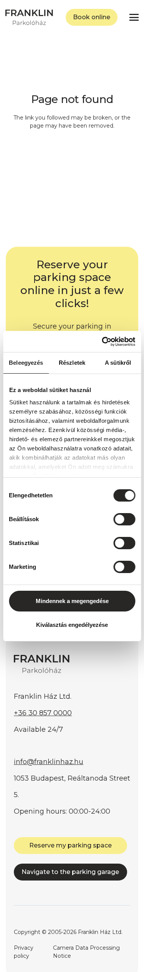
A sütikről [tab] (118, 362)
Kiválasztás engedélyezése (72, 624)
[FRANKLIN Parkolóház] (29, 17)
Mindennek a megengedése (72, 601)
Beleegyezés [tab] (26, 362)
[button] (134, 17)
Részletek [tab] (72, 362)
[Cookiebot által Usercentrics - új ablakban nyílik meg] (102, 342)
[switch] (124, 519)
